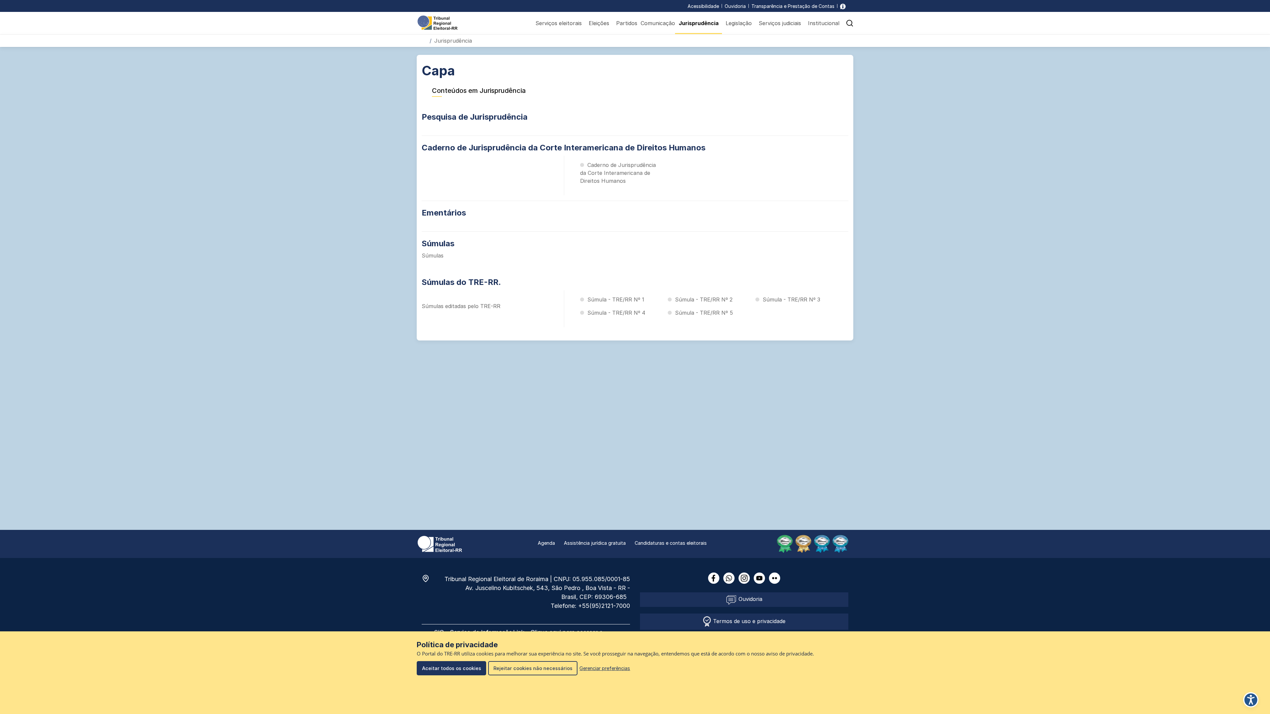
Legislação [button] (739, 23)
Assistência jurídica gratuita (595, 543)
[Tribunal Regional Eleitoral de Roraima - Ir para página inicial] (437, 22)
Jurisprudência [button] (699, 23)
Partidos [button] (626, 23)
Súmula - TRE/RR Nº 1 (615, 299)
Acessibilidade (703, 6)
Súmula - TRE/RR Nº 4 (616, 312)
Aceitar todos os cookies (451, 668)
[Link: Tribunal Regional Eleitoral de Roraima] (440, 543)
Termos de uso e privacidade (748, 621)
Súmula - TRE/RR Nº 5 (704, 312)
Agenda (546, 543)
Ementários (444, 213)
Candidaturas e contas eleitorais (671, 543)
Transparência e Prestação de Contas (792, 6)
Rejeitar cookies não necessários (532, 668)
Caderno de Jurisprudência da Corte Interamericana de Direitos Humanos (563, 147)
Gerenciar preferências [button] (604, 668)
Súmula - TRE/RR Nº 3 (791, 299)
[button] (850, 23)
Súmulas (438, 243)
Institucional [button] (823, 23)
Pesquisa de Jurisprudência (475, 117)
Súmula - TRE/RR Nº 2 (704, 299)
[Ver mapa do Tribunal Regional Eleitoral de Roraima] (429, 578)
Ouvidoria (735, 6)
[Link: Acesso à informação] (842, 6)
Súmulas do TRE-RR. (461, 282)
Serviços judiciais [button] (780, 23)
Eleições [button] (599, 23)
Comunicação (658, 23)
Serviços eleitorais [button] (558, 23)
